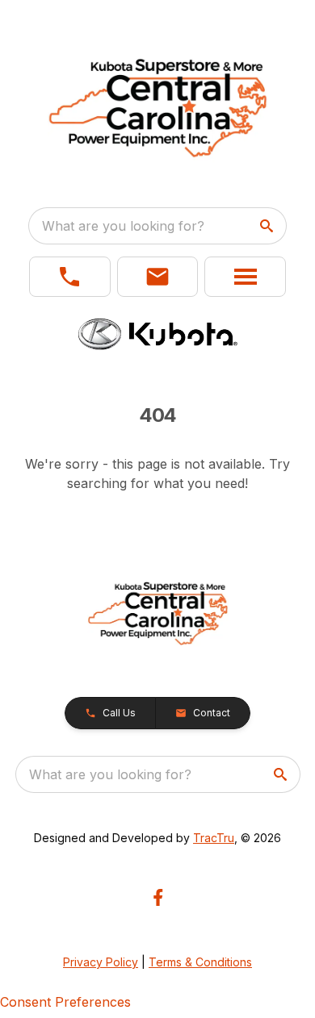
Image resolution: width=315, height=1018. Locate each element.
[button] (70, 277)
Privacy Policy (100, 962)
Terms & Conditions (200, 962)
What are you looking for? (123, 226)
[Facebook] (158, 897)
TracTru (213, 838)
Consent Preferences (65, 1002)
